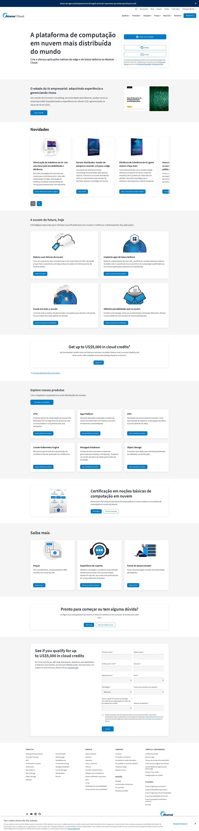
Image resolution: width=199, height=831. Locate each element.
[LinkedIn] (35, 814)
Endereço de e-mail (109, 664)
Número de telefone (141, 703)
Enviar (107, 729)
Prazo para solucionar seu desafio (146, 687)
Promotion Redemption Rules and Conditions (46, 373)
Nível (136, 675)
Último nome (139, 652)
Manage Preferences (180, 824)
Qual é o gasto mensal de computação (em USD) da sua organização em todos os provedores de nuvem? (117, 701)
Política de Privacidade (144, 64)
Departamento (107, 675)
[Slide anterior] (32, 203)
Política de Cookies (157, 64)
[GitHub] (39, 814)
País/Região (106, 687)
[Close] (195, 823)
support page (73, 667)
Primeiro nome (107, 652)
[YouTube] (31, 814)
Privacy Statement (74, 829)
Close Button (195, 3)
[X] (27, 814)
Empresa (137, 664)
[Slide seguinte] (39, 203)
